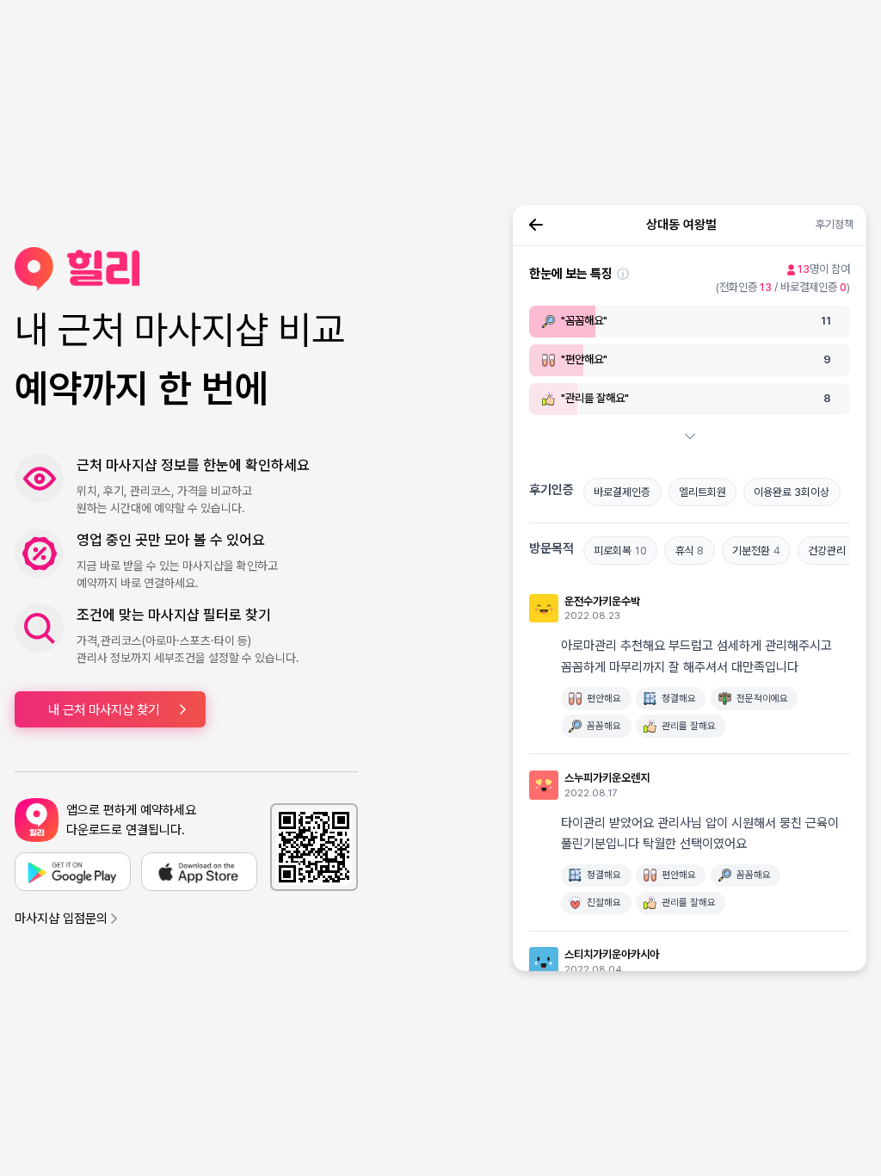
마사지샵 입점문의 (61, 918)
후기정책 (834, 224)
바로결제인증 (622, 492)
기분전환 (756, 550)
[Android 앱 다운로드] (73, 871)
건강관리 (832, 550)
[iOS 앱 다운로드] (199, 871)
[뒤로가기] (536, 224)
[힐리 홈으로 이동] (186, 269)
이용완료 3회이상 (791, 492)
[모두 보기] (690, 437)
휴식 (690, 550)
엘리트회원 (702, 492)
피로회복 (620, 550)
